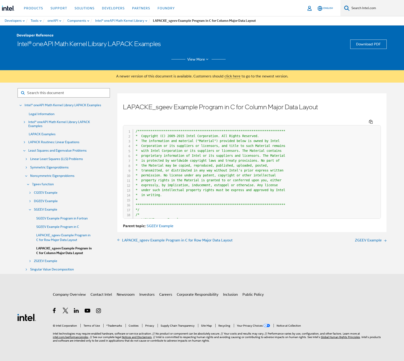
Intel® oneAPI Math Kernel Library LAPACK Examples (63, 105)
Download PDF (368, 44)
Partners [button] (141, 8)
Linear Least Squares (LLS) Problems (56, 159)
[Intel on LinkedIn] (76, 311)
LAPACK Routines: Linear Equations (53, 142)
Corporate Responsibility (197, 294)
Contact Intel (101, 294)
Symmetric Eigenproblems (49, 167)
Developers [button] (113, 8)
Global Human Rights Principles (340, 337)
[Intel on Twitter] (65, 311)
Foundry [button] (166, 8)
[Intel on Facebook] (54, 311)
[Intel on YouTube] (87, 311)
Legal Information (41, 114)
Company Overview (69, 294)
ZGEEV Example (45, 261)
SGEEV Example (45, 209)
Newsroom (126, 294)
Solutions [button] (84, 8)
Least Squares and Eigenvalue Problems (57, 151)
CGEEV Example (46, 193)
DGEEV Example (46, 201)
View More (196, 59)
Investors (147, 294)
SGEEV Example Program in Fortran (62, 218)
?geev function (43, 184)
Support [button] (58, 8)
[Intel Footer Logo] (26, 317)
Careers (165, 294)
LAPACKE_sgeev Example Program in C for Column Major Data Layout (64, 250)
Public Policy (253, 294)
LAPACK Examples (42, 134)
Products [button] (33, 8)
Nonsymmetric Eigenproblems (52, 176)
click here (232, 76)
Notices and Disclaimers (137, 337)
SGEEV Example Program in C (57, 227)
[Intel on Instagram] (98, 311)
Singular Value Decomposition (52, 269)
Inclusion (230, 294)
